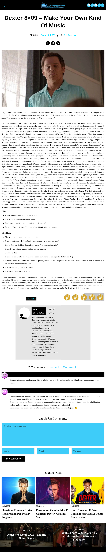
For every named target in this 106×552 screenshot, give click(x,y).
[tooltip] (88, 5)
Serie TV (51, 35)
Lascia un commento (63, 367)
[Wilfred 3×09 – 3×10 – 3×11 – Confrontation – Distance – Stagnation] (79, 535)
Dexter (43, 35)
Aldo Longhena (70, 35)
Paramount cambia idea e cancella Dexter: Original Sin (52, 514)
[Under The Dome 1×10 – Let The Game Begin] (26, 535)
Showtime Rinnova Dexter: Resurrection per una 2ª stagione (17, 514)
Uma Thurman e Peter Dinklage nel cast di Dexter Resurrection (87, 514)
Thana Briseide (17, 389)
